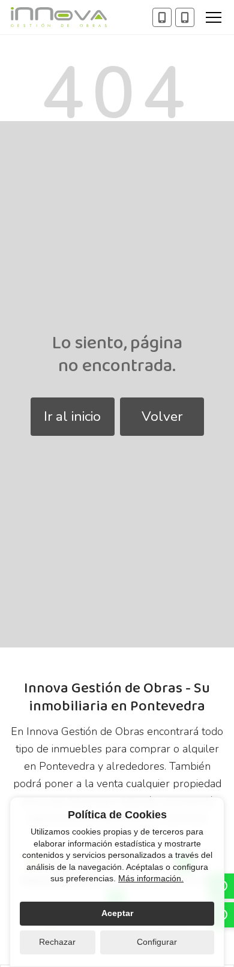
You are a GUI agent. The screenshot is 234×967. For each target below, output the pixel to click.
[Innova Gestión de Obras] (59, 17)
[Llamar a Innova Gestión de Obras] (162, 17)
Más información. (151, 878)
